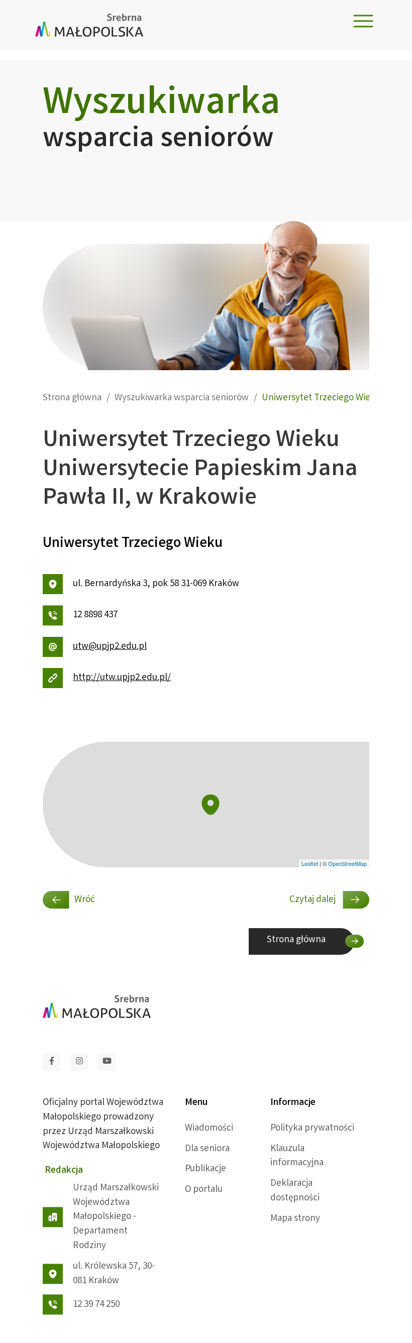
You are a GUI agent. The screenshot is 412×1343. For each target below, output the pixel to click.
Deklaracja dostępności (295, 1191)
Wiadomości (209, 1129)
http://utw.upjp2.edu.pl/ (122, 678)
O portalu (204, 1190)
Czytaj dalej (313, 900)
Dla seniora (207, 1149)
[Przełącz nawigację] (363, 21)
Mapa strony (295, 1219)
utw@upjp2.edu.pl (110, 647)
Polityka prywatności (312, 1129)
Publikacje (205, 1169)
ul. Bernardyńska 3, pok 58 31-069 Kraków (156, 584)
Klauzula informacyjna (297, 1156)
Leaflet (309, 863)
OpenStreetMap (347, 863)
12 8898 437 (95, 615)
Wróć (84, 900)
